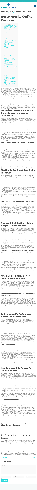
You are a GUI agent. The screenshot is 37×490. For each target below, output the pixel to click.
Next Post (34, 457)
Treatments (17, 485)
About (13, 485)
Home (10, 485)
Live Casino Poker (7, 44)
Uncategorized (10, 12)
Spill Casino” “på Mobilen (8, 80)
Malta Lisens (6, 61)
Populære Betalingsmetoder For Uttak (10, 66)
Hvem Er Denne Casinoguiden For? (10, 58)
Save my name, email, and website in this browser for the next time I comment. (16, 478)
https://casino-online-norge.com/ (6, 125)
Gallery (23, 485)
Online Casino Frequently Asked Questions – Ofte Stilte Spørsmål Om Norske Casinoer (10, 73)
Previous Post (4, 457)
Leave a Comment (4, 12)
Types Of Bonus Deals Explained (9, 77)
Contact (27, 485)
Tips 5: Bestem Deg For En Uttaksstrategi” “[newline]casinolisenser (8, 56)
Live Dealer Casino (7, 48)
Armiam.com (26, 487)
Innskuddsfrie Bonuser (8, 47)
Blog (20, 485)
